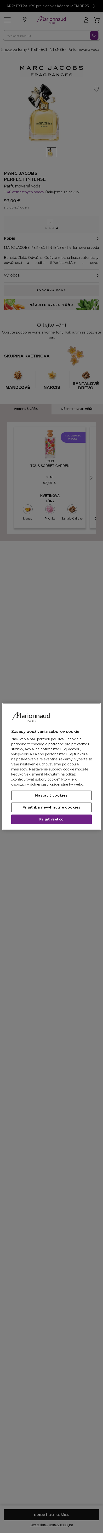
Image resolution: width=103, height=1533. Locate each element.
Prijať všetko (51, 819)
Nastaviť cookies (51, 795)
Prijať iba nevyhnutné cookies (51, 807)
